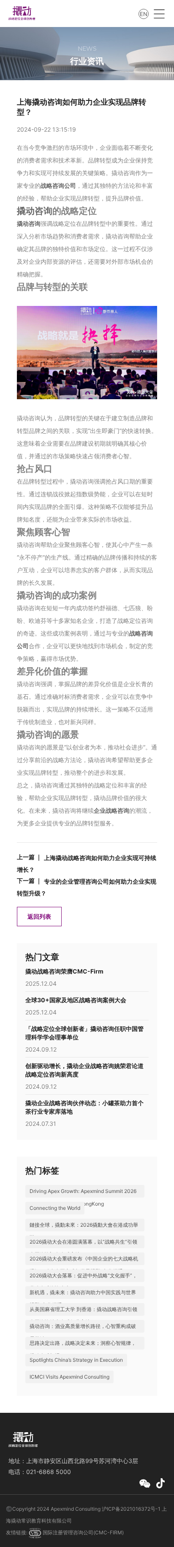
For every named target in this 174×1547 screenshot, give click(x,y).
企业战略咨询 (111, 810)
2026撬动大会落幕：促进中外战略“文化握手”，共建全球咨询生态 (83, 1281)
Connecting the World (55, 1208)
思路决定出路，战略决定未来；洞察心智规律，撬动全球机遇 (83, 1349)
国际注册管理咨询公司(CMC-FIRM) (82, 1532)
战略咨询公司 (58, 185)
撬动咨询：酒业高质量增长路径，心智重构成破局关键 (83, 1332)
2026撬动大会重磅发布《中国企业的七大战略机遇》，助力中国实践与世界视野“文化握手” (84, 1264)
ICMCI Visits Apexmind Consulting (69, 1377)
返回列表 (39, 916)
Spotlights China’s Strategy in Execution (76, 1360)
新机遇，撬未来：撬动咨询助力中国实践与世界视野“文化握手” (83, 1298)
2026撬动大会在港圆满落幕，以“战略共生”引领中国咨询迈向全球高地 (83, 1248)
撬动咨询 (34, 211)
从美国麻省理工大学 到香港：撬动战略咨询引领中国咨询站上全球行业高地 (83, 1315)
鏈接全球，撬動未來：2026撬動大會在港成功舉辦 (84, 1231)
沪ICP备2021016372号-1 (131, 1509)
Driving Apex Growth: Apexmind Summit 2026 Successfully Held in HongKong (83, 1197)
